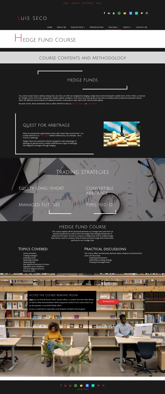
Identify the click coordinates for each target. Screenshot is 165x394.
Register (75, 3)
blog (98, 3)
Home (49, 27)
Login (66, 3)
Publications (77, 27)
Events (126, 27)
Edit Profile (87, 3)
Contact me (141, 27)
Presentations (96, 27)
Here (31, 299)
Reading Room (108, 301)
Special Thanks (83, 389)
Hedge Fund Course (45, 40)
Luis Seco (32, 18)
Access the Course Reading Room (53, 295)
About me (61, 27)
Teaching (112, 27)
